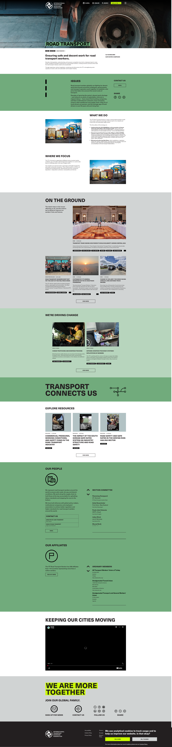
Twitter (95, 707)
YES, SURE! (117, 739)
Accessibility (88, 730)
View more (86, 301)
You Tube (103, 707)
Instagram (99, 711)
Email (120, 85)
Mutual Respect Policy (103, 735)
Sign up (54, 709)
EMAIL (51, 530)
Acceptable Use (103, 733)
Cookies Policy (88, 733)
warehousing (77, 250)
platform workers (50, 292)
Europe (108, 363)
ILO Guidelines (110, 54)
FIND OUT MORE (51, 574)
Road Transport (117, 250)
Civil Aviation (95, 250)
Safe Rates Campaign (112, 57)
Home (47, 50)
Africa (112, 292)
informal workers (61, 292)
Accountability (67, 361)
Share (117, 93)
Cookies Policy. (144, 744)
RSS (103, 711)
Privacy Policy (88, 735)
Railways (109, 250)
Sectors (53, 50)
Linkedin (95, 711)
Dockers (103, 250)
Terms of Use (102, 730)
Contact (78, 709)
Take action (115, 3)
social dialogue (86, 250)
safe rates (48, 448)
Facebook (99, 707)
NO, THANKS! (145, 739)
